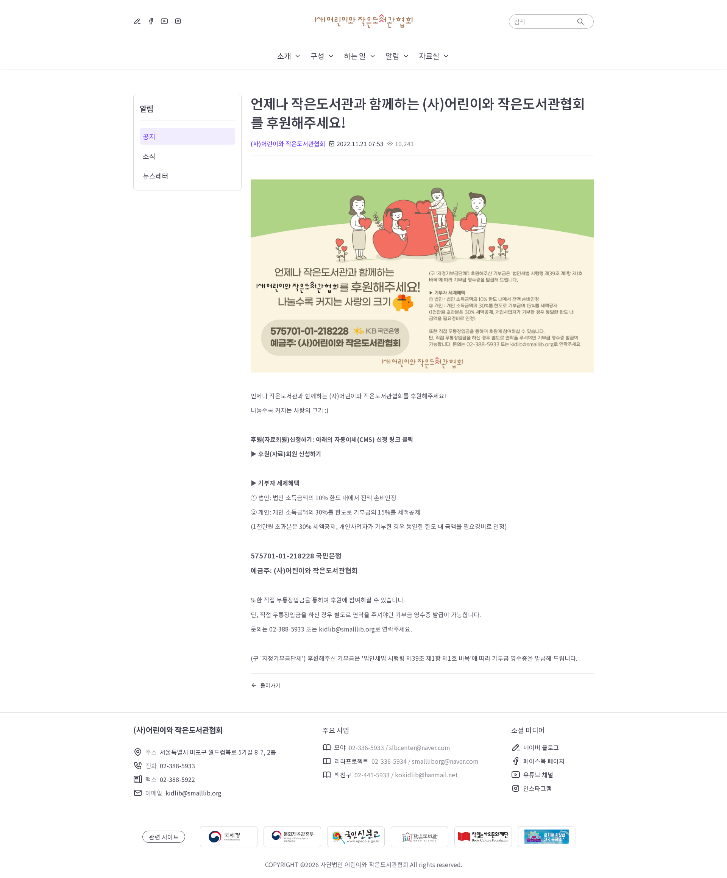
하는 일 (355, 56)
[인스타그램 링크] (178, 21)
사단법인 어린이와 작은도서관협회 (364, 864)
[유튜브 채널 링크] (164, 21)
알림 (392, 56)
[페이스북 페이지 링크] (150, 21)
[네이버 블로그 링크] (137, 21)
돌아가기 (270, 685)
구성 (317, 56)
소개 (284, 56)
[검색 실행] (580, 21)
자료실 (429, 56)
